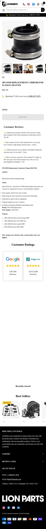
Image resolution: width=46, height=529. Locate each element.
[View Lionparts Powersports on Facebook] (33, 4)
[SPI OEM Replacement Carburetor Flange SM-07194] (7, 68)
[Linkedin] (18, 507)
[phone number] (24, 4)
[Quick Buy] (36, 415)
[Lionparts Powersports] (10, 4)
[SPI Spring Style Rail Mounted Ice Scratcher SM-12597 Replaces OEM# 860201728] (16, 415)
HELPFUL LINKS (9, 461)
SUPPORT (6, 454)
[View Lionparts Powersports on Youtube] (13, 507)
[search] (43, 9)
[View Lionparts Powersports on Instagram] (28, 4)
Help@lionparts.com (14, 479)
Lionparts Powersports (12, 513)
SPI (3, 77)
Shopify (27, 513)
